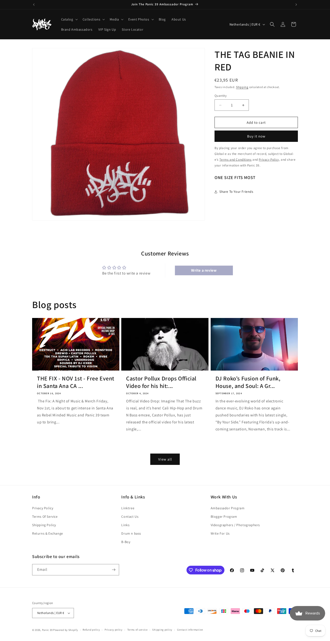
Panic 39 (47, 630)
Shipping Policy (44, 525)
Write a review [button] (203, 270)
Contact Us (129, 516)
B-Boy (125, 542)
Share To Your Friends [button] (236, 191)
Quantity (221, 96)
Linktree (127, 508)
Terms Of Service (45, 516)
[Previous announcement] (34, 4)
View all (165, 459)
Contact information (190, 629)
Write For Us (220, 533)
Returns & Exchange (47, 533)
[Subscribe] (113, 569)
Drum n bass (131, 533)
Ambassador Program (228, 508)
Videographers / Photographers (235, 525)
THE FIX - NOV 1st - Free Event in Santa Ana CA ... (75, 382)
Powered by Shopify (65, 630)
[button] (69, 19)
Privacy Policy (42, 508)
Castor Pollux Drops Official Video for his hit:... (161, 382)
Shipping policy (162, 629)
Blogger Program (224, 516)
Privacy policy (113, 629)
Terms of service (137, 629)
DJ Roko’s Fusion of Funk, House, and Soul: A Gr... (247, 382)
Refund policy (91, 629)
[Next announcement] (296, 4)
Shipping (242, 87)
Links (125, 525)
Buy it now (256, 136)
